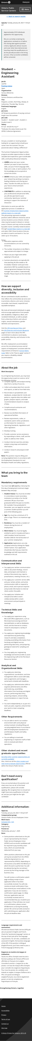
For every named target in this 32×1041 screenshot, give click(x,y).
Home (3, 1006)
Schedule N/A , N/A (7, 822)
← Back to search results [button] (16, 16)
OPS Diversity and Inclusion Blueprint (16, 330)
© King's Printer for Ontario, (13, 1033)
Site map (4, 1028)
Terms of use (5, 1019)
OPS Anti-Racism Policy (14, 328)
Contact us (5, 1024)
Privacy (3, 1015)
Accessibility (5, 1011)
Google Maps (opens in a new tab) (18, 229)
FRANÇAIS (26, 2)
